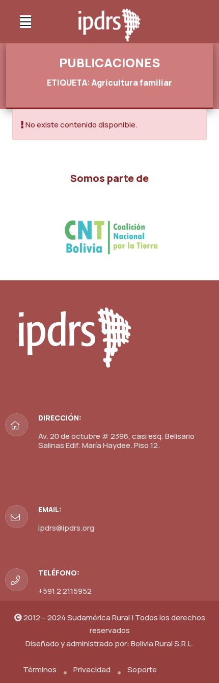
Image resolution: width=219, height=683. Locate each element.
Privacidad (92, 669)
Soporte (142, 669)
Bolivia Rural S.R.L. (162, 643)
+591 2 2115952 (65, 591)
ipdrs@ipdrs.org (66, 527)
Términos (40, 669)
